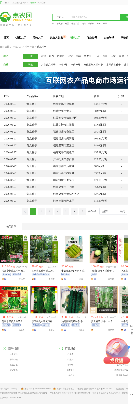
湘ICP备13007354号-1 (9, 389)
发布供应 (70, 370)
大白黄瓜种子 (48, 64)
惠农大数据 (56, 37)
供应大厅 (20, 37)
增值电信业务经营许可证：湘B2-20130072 (95, 389)
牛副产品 (75, 23)
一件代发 (70, 375)
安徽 (113, 56)
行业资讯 (92, 37)
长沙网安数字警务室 (65, 389)
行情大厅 (74, 37)
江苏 (97, 56)
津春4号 (63, 64)
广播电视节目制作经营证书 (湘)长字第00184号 (70, 393)
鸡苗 (84, 23)
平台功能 (14, 359)
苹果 (105, 23)
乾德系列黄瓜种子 (93, 64)
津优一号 (75, 64)
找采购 (70, 359)
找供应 (70, 354)
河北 (43, 56)
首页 (6, 37)
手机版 (6, 2)
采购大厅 (38, 37)
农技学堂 (109, 37)
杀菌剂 (91, 23)
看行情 (70, 365)
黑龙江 (87, 56)
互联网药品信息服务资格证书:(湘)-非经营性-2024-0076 (23, 393)
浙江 (105, 56)
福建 (121, 56)
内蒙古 (61, 56)
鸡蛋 (67, 23)
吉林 (78, 56)
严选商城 (126, 37)
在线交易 (14, 365)
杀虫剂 (60, 23)
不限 (30, 56)
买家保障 (14, 370)
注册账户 (14, 354)
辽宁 (70, 56)
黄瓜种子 (41, 46)
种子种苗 (29, 46)
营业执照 (120, 389)
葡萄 (99, 23)
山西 (51, 56)
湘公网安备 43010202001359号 (38, 389)
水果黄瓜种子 (113, 64)
